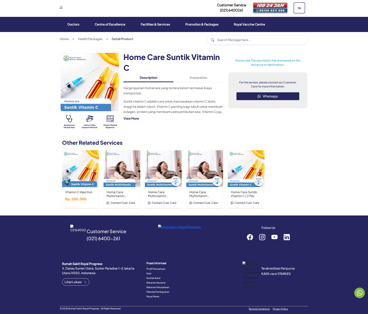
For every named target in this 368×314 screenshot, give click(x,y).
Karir (148, 273)
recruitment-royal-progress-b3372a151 (287, 237)
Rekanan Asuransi (156, 282)
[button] (299, 7)
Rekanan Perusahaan (157, 287)
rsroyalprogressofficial (250, 237)
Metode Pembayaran (157, 291)
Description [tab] (148, 78)
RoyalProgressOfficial (274, 237)
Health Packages (90, 39)
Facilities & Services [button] (155, 24)
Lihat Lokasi (73, 282)
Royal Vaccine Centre (249, 24)
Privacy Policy (280, 308)
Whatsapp (270, 96)
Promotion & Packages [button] (202, 24)
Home (64, 39)
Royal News (152, 296)
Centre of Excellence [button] (110, 24)
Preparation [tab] (198, 78)
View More (131, 118)
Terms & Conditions (259, 308)
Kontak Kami (153, 278)
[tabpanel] (173, 104)
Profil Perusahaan (155, 268)
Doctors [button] (73, 24)
